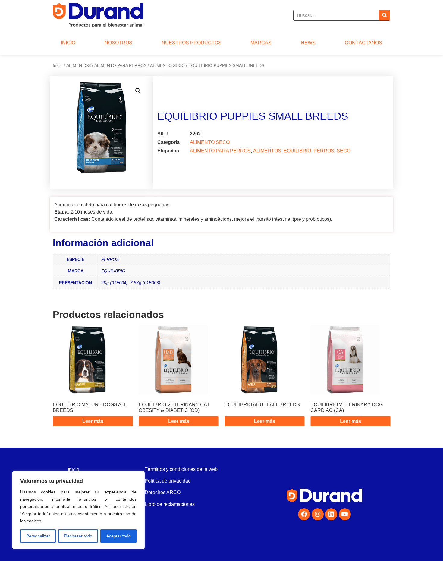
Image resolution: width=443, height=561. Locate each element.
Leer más (92, 421)
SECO (343, 150)
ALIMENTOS (78, 65)
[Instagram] (318, 514)
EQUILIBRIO (297, 150)
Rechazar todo (78, 536)
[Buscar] (384, 15)
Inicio (58, 65)
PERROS (323, 150)
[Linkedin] (331, 514)
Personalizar (38, 536)
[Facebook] (304, 514)
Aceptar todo (118, 536)
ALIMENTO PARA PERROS (120, 65)
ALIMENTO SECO (167, 65)
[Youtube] (345, 514)
